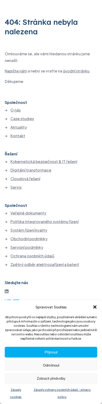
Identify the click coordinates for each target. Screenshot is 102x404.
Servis (16, 187)
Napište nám (16, 70)
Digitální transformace (30, 170)
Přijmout (51, 352)
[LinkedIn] (7, 291)
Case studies (22, 118)
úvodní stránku (76, 70)
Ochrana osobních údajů (32, 256)
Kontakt (17, 135)
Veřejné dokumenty (28, 213)
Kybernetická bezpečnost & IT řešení (43, 161)
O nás (15, 110)
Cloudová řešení (25, 178)
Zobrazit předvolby (51, 378)
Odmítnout (51, 365)
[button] (95, 307)
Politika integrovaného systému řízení (44, 221)
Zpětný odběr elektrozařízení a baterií (44, 264)
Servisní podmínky (26, 247)
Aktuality (18, 127)
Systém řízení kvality (28, 230)
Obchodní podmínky (28, 238)
